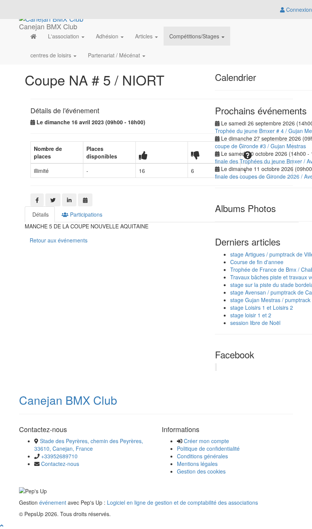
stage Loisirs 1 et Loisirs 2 (261, 307)
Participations (85, 214)
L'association (64, 36)
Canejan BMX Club (68, 400)
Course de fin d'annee (256, 262)
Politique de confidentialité (208, 448)
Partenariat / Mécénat (115, 55)
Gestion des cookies (201, 471)
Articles (144, 36)
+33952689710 (59, 456)
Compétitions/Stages (195, 36)
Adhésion (108, 36)
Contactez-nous (60, 463)
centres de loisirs (51, 55)
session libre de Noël (255, 322)
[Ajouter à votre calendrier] (85, 199)
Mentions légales (197, 463)
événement (52, 502)
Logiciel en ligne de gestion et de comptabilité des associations (182, 502)
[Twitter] (52, 199)
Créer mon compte (206, 441)
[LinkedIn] (69, 199)
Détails (40, 214)
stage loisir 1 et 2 (250, 315)
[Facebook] (37, 199)
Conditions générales (202, 456)
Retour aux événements (59, 240)
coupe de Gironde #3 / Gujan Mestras (260, 146)
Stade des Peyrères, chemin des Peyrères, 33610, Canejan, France (88, 444)
